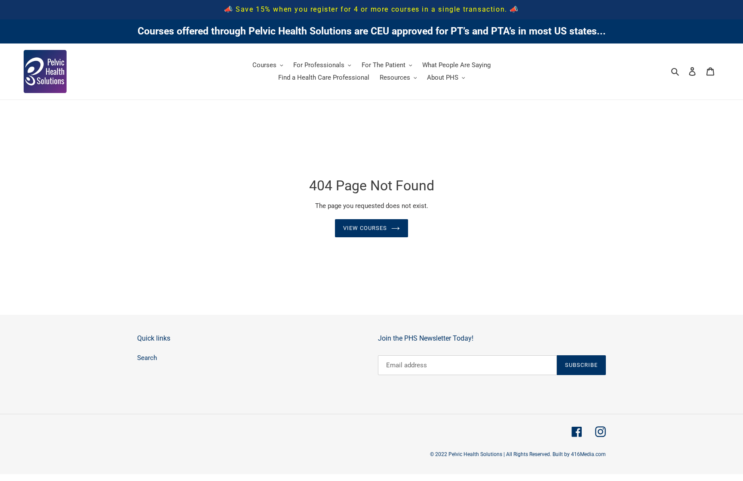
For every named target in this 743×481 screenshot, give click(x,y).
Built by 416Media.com (579, 454)
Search (147, 358)
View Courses (365, 228)
